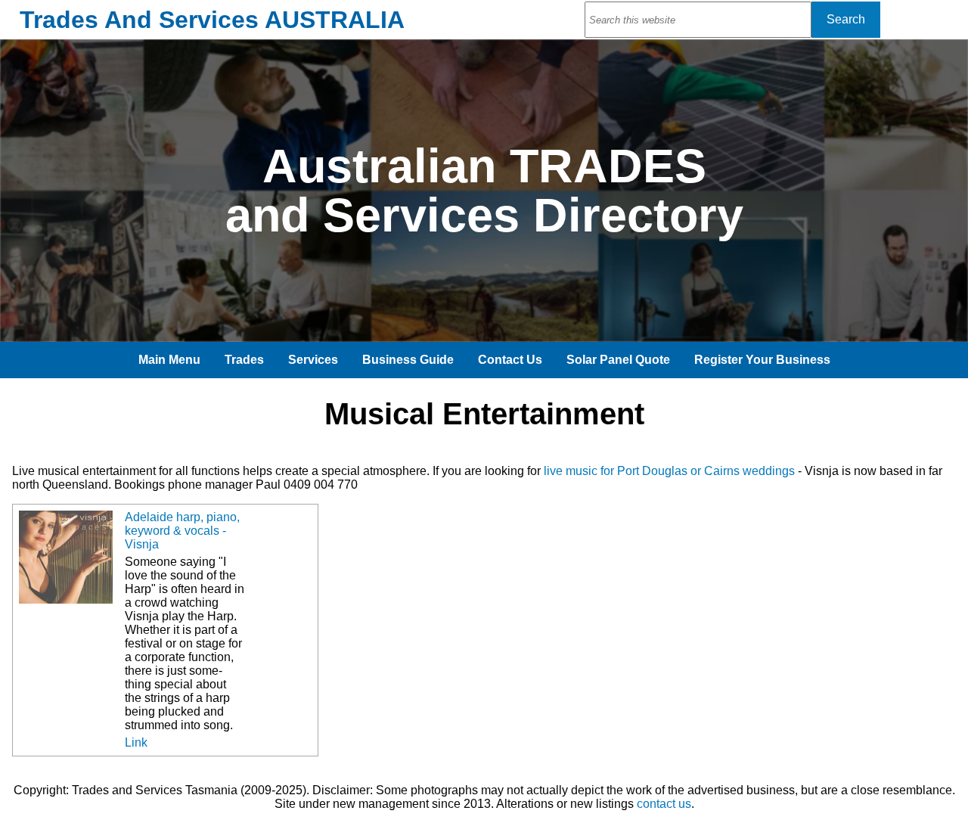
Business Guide (408, 359)
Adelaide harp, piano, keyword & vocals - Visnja (182, 531)
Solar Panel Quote (618, 359)
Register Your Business (762, 359)
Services (313, 359)
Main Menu (169, 359)
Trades (244, 359)
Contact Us (510, 359)
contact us (664, 803)
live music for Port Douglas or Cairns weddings (669, 470)
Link (136, 742)
